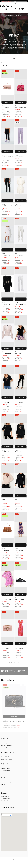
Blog (2, 786)
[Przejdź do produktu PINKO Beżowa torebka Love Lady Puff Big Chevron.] (7, 529)
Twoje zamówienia (5, 768)
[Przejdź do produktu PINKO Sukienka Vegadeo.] (7, 283)
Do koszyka (7, 102)
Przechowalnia (4, 773)
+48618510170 (5, 796)
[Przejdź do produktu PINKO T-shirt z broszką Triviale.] (7, 431)
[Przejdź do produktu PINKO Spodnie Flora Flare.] (20, 283)
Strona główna (10, 15)
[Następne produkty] (22, 662)
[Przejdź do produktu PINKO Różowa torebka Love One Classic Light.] (7, 86)
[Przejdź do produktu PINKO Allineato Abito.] (20, 627)
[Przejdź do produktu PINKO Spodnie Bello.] (7, 185)
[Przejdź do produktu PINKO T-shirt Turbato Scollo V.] (20, 332)
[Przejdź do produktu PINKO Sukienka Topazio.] (20, 529)
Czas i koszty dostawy (6, 759)
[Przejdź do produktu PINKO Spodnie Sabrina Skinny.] (20, 234)
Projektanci (19, 15)
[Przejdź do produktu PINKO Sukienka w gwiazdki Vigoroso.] (7, 578)
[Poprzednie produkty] (5, 662)
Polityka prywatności (6, 745)
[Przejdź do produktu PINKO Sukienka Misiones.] (7, 234)
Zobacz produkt (7, 151)
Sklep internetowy (13, 859)
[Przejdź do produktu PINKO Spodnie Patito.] (20, 382)
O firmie (3, 784)
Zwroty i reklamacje (6, 747)
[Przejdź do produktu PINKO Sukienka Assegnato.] (20, 185)
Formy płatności (5, 756)
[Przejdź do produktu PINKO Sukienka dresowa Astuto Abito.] (20, 431)
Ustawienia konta (5, 770)
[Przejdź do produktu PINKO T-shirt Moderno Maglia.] (7, 382)
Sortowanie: (4, 63)
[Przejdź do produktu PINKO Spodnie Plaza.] (7, 136)
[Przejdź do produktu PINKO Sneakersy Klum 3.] (20, 578)
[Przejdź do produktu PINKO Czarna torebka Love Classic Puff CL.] (14, 701)
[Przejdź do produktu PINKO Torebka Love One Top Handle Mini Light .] (20, 86)
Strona (10, 662)
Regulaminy (4, 743)
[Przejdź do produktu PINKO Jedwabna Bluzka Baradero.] (7, 332)
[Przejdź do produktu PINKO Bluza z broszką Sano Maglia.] (7, 480)
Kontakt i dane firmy (6, 782)
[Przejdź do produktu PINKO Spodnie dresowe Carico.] (20, 136)
